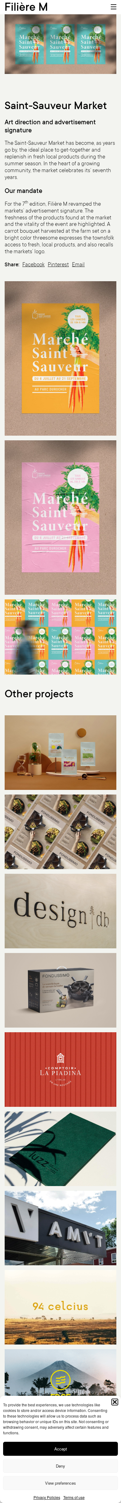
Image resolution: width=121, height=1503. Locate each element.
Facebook (33, 265)
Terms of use (74, 1497)
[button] (115, 1402)
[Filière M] (26, 6)
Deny (60, 1466)
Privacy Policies (47, 1497)
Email (78, 265)
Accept (60, 1449)
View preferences (60, 1483)
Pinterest (58, 265)
